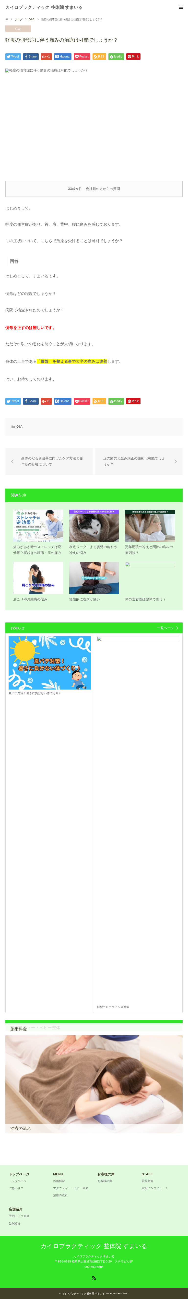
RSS (94, 1277)
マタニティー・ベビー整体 (70, 1188)
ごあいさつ (16, 1188)
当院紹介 (15, 1223)
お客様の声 (104, 1181)
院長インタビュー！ (155, 1188)
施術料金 (59, 1181)
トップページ (17, 1181)
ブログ (18, 19)
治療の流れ (60, 1195)
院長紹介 (147, 1181)
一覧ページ (165, 628)
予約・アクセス (19, 1216)
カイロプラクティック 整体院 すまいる (44, 7)
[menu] (180, 7)
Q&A (18, 29)
